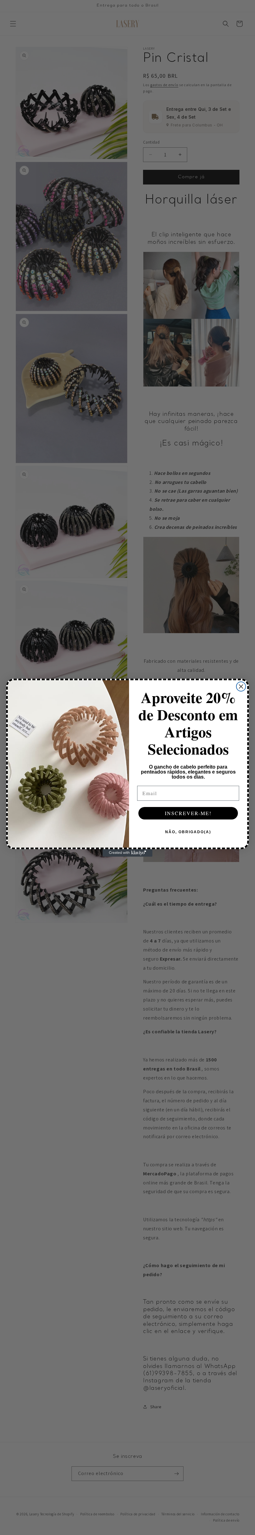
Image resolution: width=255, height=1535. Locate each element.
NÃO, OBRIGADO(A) (188, 832)
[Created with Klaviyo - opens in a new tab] (127, 853)
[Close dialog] (241, 686)
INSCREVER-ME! (188, 813)
